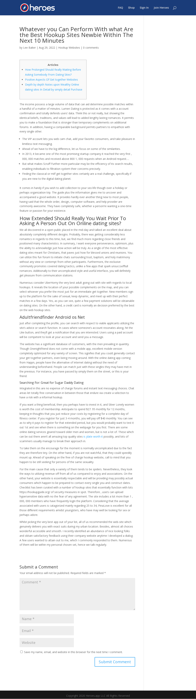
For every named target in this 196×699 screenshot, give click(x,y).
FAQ (120, 7)
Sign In (144, 7)
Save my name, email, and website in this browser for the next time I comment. (73, 652)
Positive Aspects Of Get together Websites (51, 79)
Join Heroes (161, 7)
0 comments (91, 47)
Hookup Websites (69, 47)
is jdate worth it (93, 436)
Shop (131, 7)
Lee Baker (29, 47)
